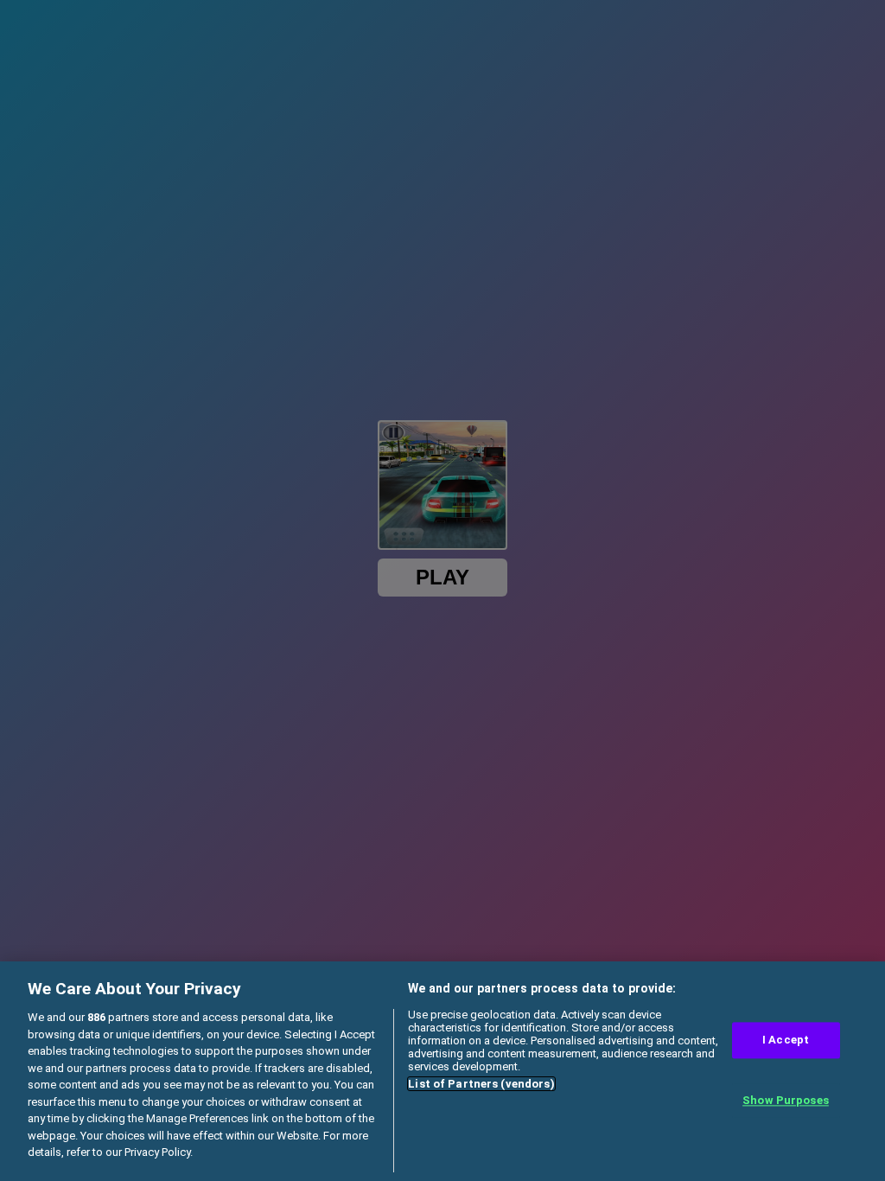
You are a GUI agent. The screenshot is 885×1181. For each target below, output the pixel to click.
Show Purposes (785, 1100)
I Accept (785, 1040)
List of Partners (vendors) (481, 1083)
